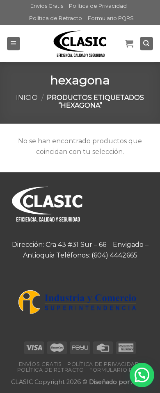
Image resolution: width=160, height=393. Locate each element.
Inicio (27, 98)
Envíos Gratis (46, 6)
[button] (142, 375)
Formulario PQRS (111, 18)
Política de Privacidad (98, 6)
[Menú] (14, 43)
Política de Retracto (55, 18)
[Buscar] (146, 43)
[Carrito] (129, 43)
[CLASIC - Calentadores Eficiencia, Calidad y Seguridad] (80, 43)
